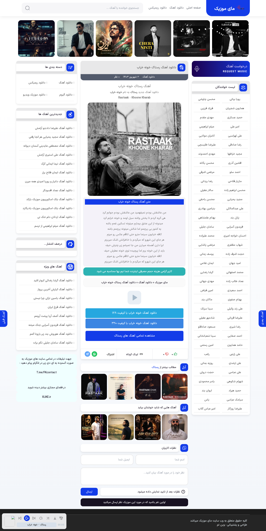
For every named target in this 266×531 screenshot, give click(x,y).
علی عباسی (235, 372)
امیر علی (234, 127)
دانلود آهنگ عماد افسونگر (57, 190)
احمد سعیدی (234, 290)
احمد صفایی (235, 336)
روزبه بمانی (207, 363)
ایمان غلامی (207, 263)
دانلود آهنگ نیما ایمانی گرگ (56, 164)
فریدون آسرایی (235, 227)
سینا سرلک (207, 309)
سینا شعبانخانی (207, 336)
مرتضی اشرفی (206, 172)
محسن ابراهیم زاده (234, 190)
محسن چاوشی (206, 99)
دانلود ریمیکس (158, 8)
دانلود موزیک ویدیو (34, 95)
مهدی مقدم (207, 118)
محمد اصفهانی (234, 272)
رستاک (133, 92)
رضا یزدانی (207, 181)
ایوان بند (207, 391)
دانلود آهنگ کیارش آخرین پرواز (55, 289)
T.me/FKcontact (46, 373)
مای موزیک (161, 282)
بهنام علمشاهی (206, 218)
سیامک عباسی (235, 400)
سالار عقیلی (206, 190)
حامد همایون (235, 345)
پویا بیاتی (235, 99)
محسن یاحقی (207, 199)
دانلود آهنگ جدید (148, 92)
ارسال (89, 492)
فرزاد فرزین (207, 108)
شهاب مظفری (235, 245)
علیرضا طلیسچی (207, 145)
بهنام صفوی (235, 300)
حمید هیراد (235, 391)
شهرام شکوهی (235, 381)
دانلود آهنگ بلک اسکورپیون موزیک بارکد (49, 199)
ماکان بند (206, 300)
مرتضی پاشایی (206, 245)
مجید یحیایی (234, 199)
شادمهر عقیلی (207, 318)
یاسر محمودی (207, 381)
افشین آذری (234, 163)
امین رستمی (206, 345)
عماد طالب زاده (235, 281)
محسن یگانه (207, 163)
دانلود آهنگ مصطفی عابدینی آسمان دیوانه (47, 146)
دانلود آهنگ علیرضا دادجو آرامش (53, 128)
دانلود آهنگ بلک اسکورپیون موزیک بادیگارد (47, 208)
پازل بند (234, 218)
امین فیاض (206, 290)
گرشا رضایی (206, 272)
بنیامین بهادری (206, 209)
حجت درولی (207, 372)
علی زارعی (235, 354)
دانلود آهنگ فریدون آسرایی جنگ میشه (50, 325)
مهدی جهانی (207, 281)
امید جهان (235, 263)
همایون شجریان (235, 108)
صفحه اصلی (193, 8)
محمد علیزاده (206, 236)
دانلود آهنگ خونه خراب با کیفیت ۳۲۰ (134, 323)
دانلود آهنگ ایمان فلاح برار (57, 173)
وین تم (221, 525)
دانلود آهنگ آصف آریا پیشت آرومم (53, 316)
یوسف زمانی (207, 254)
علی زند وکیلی (235, 309)
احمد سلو (235, 172)
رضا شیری (234, 327)
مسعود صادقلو (206, 327)
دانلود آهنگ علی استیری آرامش (54, 155)
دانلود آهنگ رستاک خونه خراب (156, 67)
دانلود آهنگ (176, 8)
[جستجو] (27, 8)
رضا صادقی (234, 145)
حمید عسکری (234, 118)
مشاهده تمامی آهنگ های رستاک (134, 336)
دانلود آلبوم (65, 95)
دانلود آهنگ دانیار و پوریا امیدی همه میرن (48, 182)
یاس (206, 400)
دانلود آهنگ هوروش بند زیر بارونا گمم (51, 334)
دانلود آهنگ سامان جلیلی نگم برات (52, 343)
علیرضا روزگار (235, 409)
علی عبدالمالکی (234, 209)
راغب (207, 354)
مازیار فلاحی (235, 181)
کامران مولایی (207, 136)
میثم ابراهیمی (206, 127)
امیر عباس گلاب (206, 409)
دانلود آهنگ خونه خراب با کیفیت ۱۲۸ (134, 313)
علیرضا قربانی (234, 318)
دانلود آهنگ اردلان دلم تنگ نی (54, 217)
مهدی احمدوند (206, 154)
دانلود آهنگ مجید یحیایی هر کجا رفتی (50, 137)
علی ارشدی (235, 363)
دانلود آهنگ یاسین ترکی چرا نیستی (52, 298)
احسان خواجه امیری (235, 236)
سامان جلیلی (206, 227)
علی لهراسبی (235, 136)
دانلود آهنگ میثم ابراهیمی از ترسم (53, 226)
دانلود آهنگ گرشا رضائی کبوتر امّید (53, 281)
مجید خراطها (235, 154)
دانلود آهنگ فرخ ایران (60, 307)
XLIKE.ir (46, 397)
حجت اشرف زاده (235, 254)
